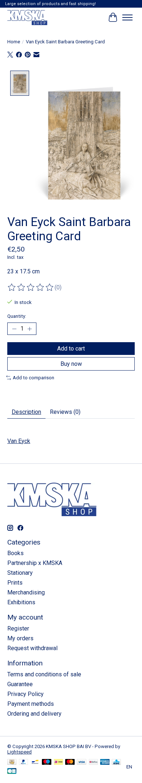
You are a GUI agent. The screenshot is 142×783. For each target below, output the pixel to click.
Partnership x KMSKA (34, 562)
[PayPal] (23, 762)
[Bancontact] (35, 762)
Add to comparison (33, 377)
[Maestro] (46, 762)
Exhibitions (21, 602)
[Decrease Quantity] (14, 328)
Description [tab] (26, 411)
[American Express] (105, 762)
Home (13, 41)
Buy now (71, 363)
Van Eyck (18, 441)
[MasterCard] (70, 762)
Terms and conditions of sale (44, 674)
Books (15, 553)
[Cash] (11, 762)
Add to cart (71, 348)
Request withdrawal (32, 648)
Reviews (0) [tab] (65, 411)
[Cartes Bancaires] (11, 771)
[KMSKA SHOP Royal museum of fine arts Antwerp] (27, 17)
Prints (15, 582)
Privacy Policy (25, 694)
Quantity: (16, 316)
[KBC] (116, 762)
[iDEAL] (58, 762)
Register (18, 628)
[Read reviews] (31, 287)
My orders (20, 638)
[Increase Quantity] (29, 328)
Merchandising (26, 592)
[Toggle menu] (127, 17)
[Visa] (81, 762)
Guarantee (20, 684)
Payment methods (30, 703)
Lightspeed (19, 752)
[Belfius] (93, 762)
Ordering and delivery (34, 713)
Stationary (20, 572)
